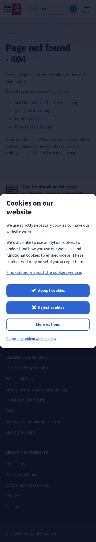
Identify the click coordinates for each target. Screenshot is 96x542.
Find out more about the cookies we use (43, 272)
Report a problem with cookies (31, 339)
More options (48, 324)
